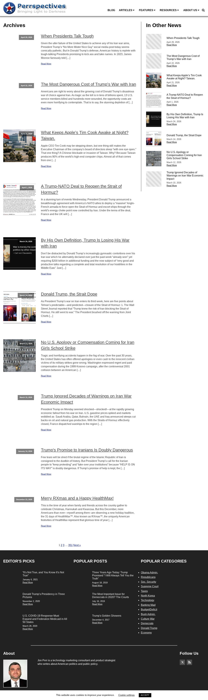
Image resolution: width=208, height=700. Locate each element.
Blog (111, 10)
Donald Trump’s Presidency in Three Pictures (44, 596)
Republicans (148, 577)
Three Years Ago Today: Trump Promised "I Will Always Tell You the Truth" (113, 575)
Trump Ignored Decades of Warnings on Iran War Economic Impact (86, 399)
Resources (168, 10)
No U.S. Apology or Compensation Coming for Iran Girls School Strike (87, 345)
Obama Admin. (149, 572)
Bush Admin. (148, 614)
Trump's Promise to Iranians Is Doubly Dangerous (87, 449)
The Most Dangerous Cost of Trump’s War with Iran (88, 84)
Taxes (144, 591)
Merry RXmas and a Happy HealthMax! (77, 498)
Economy (146, 632)
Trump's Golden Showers (106, 615)
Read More (46, 64)
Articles (125, 10)
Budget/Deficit (149, 609)
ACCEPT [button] (145, 695)
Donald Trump (149, 628)
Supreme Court (149, 586)
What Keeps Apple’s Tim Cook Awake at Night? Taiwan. (84, 135)
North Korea (148, 595)
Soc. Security (148, 581)
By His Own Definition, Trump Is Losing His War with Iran (85, 243)
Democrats (147, 623)
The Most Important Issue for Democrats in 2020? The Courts (110, 596)
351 (70, 545)
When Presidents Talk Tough (67, 36)
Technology (147, 600)
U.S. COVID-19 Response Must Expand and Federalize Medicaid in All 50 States (45, 618)
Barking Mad (148, 605)
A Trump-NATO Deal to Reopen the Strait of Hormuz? (81, 189)
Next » (77, 545)
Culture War (148, 618)
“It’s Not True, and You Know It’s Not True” (43, 574)
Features (146, 10)
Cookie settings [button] (126, 695)
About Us (190, 10)
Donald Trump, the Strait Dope (69, 294)
